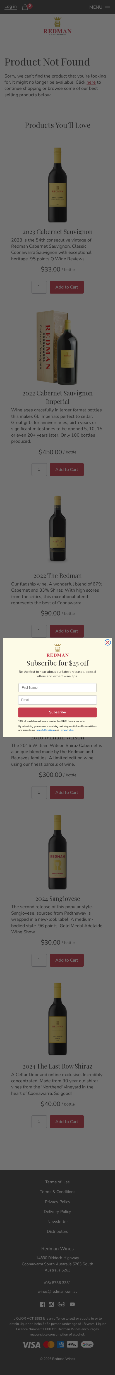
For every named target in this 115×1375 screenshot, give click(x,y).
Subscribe (57, 712)
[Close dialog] (108, 642)
